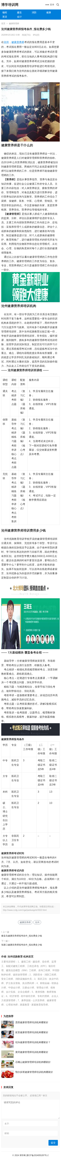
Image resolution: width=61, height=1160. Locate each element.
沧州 (6, 42)
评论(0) (36, 35)
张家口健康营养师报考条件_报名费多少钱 (21, 944)
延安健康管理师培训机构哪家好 (31, 1032)
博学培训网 (9, 5)
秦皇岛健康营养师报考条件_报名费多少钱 (21, 935)
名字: (7, 1123)
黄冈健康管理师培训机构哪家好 (31, 1052)
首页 (3, 23)
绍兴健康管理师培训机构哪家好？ (33, 1042)
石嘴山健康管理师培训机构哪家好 (33, 1062)
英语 (4, 16)
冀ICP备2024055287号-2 (37, 1155)
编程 (4, 12)
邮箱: (7, 1133)
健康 (48, 12)
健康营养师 (17, 42)
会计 (19, 16)
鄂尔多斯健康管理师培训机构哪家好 (34, 1072)
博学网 (23, 1155)
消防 (34, 12)
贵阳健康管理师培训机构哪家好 (31, 1022)
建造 (19, 12)
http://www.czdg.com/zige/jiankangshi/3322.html (25, 910)
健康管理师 (14, 23)
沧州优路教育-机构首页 (20, 956)
